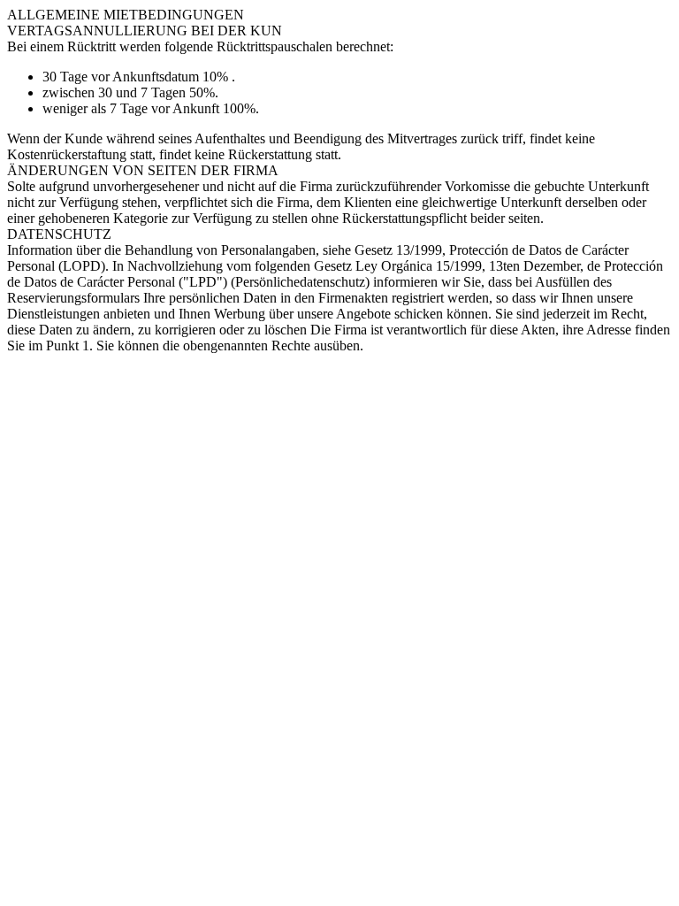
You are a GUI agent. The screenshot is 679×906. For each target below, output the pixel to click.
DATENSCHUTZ (59, 234)
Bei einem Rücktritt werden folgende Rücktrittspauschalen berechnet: (200, 46)
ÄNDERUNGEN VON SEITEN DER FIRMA (142, 170)
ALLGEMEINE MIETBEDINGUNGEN (125, 14)
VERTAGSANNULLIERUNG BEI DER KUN (144, 30)
